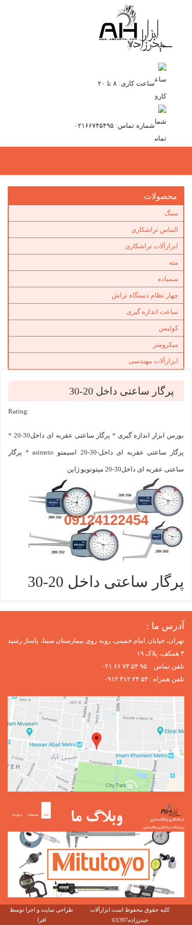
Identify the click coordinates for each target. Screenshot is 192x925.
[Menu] (86, 161)
